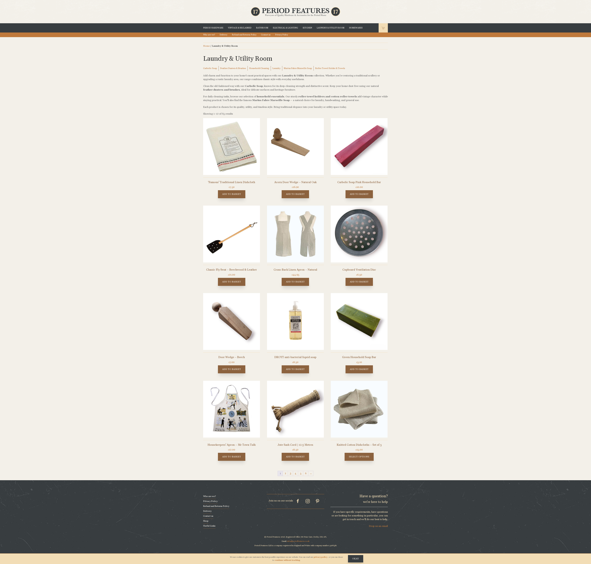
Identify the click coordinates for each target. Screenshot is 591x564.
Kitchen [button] (307, 28)
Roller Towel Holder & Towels (330, 68)
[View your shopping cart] (383, 27)
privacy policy (321, 557)
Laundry (276, 68)
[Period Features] (295, 11)
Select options (359, 456)
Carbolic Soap (210, 68)
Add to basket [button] (231, 194)
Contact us (266, 35)
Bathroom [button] (262, 28)
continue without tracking (287, 560)
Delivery (223, 35)
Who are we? (209, 35)
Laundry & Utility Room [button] (330, 28)
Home (206, 46)
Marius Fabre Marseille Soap (298, 68)
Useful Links (209, 526)
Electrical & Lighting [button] (285, 28)
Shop (205, 521)
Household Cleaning (259, 68)
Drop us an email (378, 526)
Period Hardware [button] (213, 28)
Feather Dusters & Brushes (233, 68)
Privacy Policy (281, 35)
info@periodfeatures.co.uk (298, 541)
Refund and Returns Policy (244, 35)
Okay (355, 558)
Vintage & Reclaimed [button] (239, 28)
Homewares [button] (356, 28)
